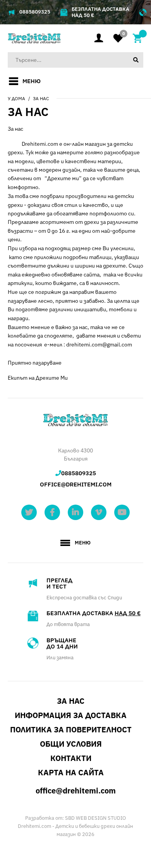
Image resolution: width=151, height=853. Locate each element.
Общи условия (71, 744)
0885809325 (34, 12)
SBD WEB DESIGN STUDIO (95, 818)
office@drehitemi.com (76, 484)
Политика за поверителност (71, 729)
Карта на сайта (71, 772)
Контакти (70, 758)
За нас (41, 98)
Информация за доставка (71, 715)
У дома (16, 98)
